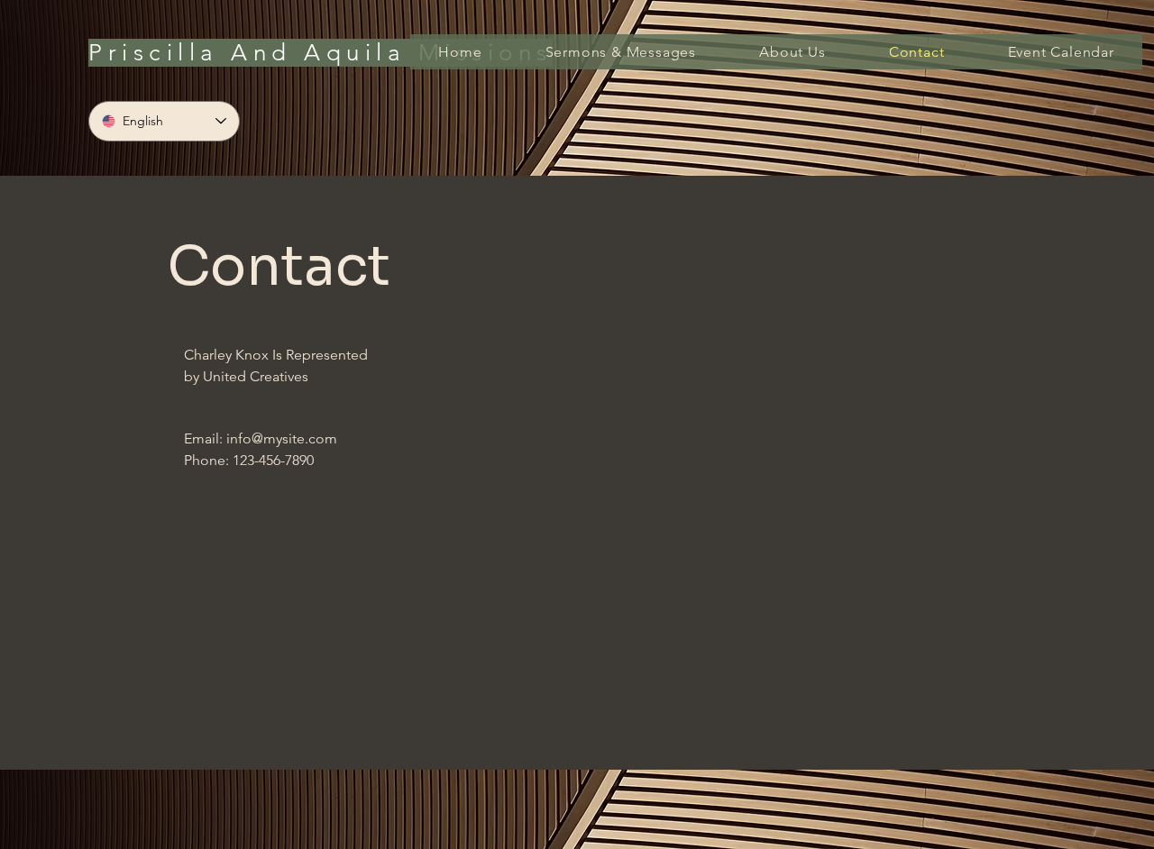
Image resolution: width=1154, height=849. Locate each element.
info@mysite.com (281, 438)
